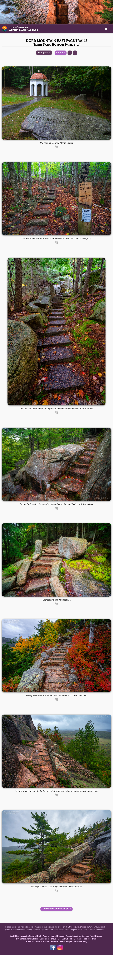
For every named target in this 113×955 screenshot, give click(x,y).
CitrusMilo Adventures (77, 927)
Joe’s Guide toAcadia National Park (23, 28)
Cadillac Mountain (48, 939)
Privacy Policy (80, 942)
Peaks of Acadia (64, 936)
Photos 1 (60, 52)
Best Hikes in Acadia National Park (25, 936)
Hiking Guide (44, 52)
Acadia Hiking (49, 936)
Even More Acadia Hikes (27, 939)
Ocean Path (63, 939)
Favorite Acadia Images (61, 942)
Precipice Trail (89, 939)
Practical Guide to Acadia (37, 942)
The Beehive (75, 939)
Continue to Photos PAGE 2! (56, 908)
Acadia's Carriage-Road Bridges (87, 936)
